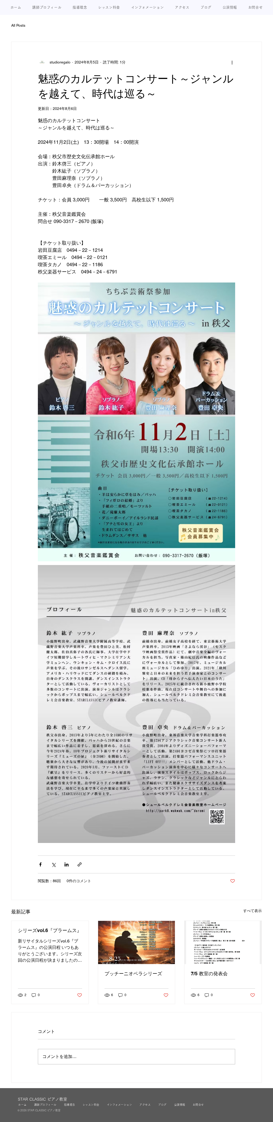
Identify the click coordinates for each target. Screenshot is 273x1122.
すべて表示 (252, 911)
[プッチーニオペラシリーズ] (136, 942)
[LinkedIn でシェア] (66, 864)
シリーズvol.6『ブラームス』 (50, 930)
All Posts (18, 25)
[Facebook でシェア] (40, 864)
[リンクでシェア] (79, 864)
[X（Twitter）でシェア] (53, 864)
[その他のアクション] (232, 62)
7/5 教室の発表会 (209, 973)
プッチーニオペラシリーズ (133, 973)
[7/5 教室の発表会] (223, 942)
